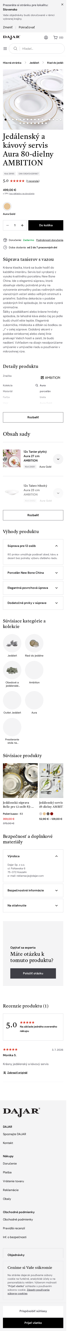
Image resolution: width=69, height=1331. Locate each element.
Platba (7, 1172)
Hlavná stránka (12, 62)
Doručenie (10, 1163)
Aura (43, 385)
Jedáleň (34, 62)
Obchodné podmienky (18, 1219)
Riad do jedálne (56, 62)
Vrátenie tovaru (13, 1181)
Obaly (7, 1199)
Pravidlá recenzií (14, 1228)
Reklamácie (11, 1190)
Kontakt (8, 1143)
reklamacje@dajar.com (30, 875)
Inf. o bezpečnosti (14, 1237)
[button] (33, 546)
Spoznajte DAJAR (14, 1134)
